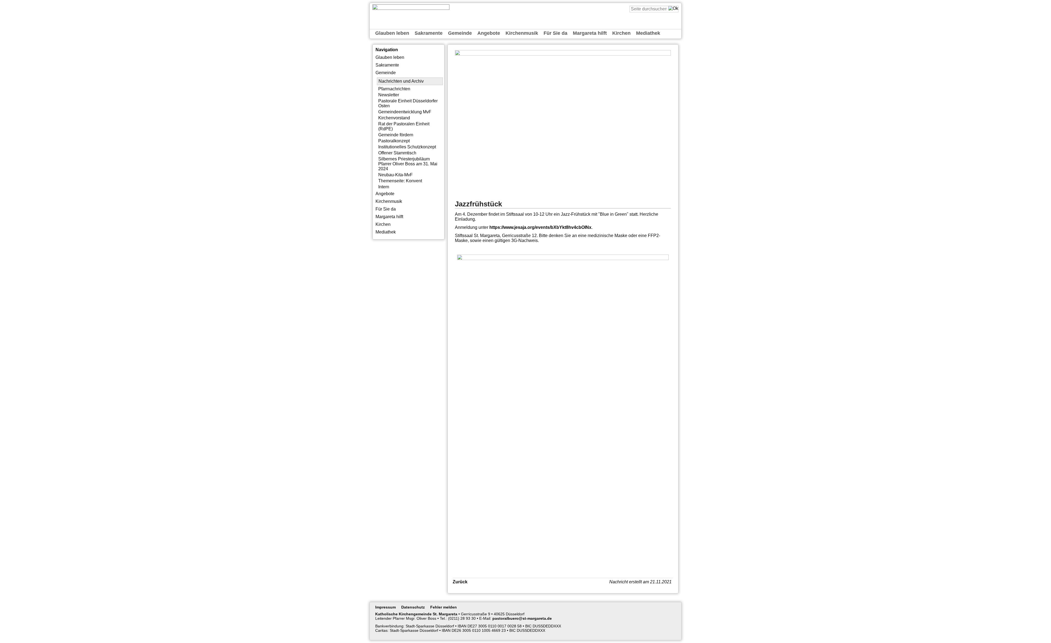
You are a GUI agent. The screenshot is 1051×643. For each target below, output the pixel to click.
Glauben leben (392, 33)
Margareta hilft (590, 33)
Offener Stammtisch (397, 153)
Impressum (385, 607)
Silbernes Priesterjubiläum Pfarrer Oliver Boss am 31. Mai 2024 (407, 164)
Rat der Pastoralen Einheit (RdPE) (403, 126)
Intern (383, 186)
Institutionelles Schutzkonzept (407, 147)
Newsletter (388, 95)
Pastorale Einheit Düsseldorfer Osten (408, 103)
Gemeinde (460, 33)
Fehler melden (443, 607)
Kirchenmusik (522, 33)
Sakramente (429, 33)
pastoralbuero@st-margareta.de (522, 618)
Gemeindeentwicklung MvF (404, 111)
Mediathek (648, 33)
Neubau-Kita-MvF (395, 174)
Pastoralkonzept (394, 141)
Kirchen (621, 33)
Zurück (460, 581)
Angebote (488, 33)
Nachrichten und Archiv (401, 81)
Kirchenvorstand (394, 118)
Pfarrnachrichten (394, 88)
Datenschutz (413, 607)
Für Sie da (555, 33)
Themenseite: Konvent (400, 180)
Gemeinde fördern (395, 134)
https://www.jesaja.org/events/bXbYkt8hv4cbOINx (540, 227)
